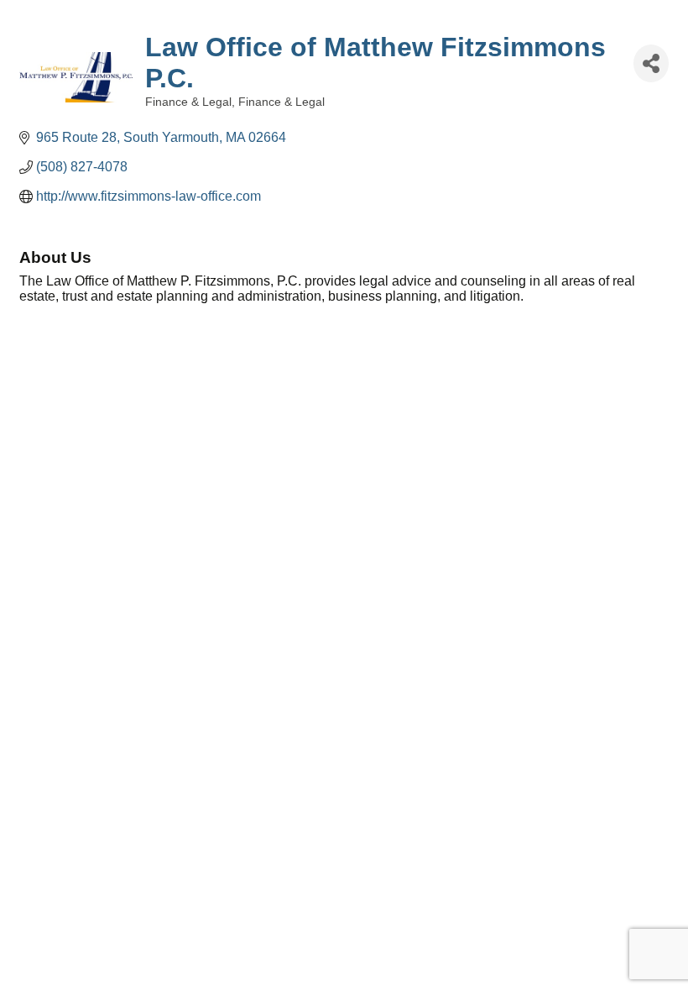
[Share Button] (651, 63)
